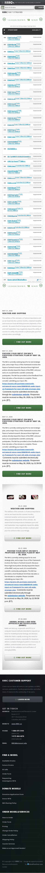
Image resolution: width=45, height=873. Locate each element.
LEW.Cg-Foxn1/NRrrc (16, 161)
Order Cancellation (9, 835)
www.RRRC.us (17, 724)
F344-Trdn (20, 137)
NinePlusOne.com (36, 864)
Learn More (24, 699)
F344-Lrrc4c (19, 183)
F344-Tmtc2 (14, 93)
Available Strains (8, 761)
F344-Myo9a (14, 45)
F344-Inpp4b (14, 74)
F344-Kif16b (14, 247)
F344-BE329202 (15, 254)
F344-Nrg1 (20, 268)
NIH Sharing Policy (9, 803)
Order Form (6, 774)
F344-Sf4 (19, 125)
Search (41, 7)
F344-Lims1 (19, 166)
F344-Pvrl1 (20, 80)
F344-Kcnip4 (14, 233)
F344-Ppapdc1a (15, 240)
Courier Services (8, 844)
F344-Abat (20, 63)
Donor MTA (6, 799)
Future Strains (8, 765)
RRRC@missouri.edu (19, 743)
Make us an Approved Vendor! (13, 848)
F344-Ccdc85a (15, 202)
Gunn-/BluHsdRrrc (17, 280)
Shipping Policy (8, 839)
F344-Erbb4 (14, 57)
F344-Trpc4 (14, 261)
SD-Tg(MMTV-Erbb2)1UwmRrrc (19, 156)
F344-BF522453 (15, 172)
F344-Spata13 (15, 111)
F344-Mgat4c (19, 216)
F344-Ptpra (14, 130)
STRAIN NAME (13, 30)
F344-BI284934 (15, 142)
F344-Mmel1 (14, 188)
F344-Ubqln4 (14, 221)
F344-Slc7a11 (14, 119)
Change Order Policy (10, 831)
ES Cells (5, 769)
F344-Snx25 (14, 104)
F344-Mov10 (14, 85)
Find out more (23, 342)
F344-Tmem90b (15, 273)
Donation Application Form (13, 794)
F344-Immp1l (15, 209)
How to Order (7, 817)
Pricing (5, 826)
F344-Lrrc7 (20, 178)
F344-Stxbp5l (14, 38)
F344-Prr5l (18, 228)
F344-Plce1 (20, 68)
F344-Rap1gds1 (15, 195)
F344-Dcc (19, 51)
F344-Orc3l (20, 99)
